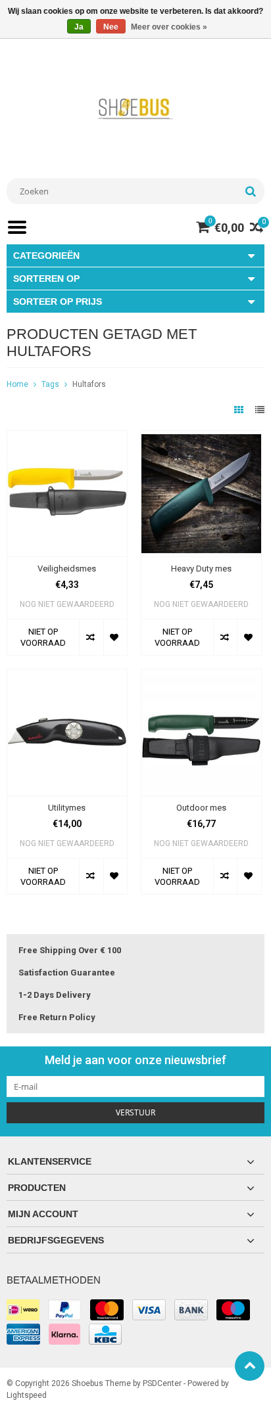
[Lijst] (259, 410)
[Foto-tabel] (239, 410)
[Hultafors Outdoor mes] (201, 676)
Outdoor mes (201, 808)
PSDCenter (162, 1383)
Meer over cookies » (169, 27)
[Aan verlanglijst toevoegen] (115, 637)
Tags (50, 384)
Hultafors (89, 384)
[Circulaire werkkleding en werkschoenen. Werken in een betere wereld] (135, 108)
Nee (110, 27)
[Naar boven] (249, 1366)
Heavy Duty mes (201, 568)
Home (17, 384)
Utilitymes (67, 808)
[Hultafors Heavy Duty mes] (201, 437)
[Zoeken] (250, 191)
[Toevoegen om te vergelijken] (91, 637)
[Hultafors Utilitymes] (67, 676)
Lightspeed (27, 1395)
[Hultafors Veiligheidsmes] (67, 437)
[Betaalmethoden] (23, 1309)
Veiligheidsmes (66, 568)
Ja (79, 27)
